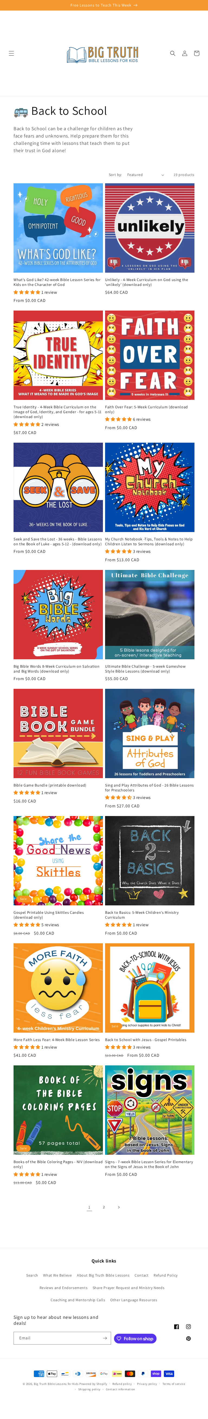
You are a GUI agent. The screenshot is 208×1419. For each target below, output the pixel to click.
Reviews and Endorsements (63, 1287)
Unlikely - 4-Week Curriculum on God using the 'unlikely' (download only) (146, 282)
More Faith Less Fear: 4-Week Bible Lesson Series (57, 1039)
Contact (141, 1275)
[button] (11, 53)
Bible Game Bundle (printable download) (50, 785)
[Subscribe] (105, 1338)
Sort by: (115, 174)
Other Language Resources (133, 1299)
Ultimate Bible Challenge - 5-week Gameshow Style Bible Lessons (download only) (145, 669)
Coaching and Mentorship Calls (78, 1299)
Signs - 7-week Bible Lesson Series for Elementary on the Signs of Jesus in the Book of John (149, 1164)
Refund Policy (166, 1275)
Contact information (120, 1389)
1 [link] (89, 1207)
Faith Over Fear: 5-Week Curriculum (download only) (146, 409)
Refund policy (122, 1384)
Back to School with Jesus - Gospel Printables (146, 1039)
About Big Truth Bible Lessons (103, 1275)
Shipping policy (89, 1389)
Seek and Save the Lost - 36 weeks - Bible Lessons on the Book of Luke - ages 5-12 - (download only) (58, 541)
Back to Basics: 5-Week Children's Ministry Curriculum (142, 915)
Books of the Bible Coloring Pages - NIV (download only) (58, 1164)
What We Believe (57, 1275)
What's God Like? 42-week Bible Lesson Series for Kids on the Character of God (57, 282)
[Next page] (119, 1207)
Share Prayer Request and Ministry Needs (128, 1287)
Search (32, 1275)
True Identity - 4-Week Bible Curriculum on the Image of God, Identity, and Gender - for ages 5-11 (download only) (58, 412)
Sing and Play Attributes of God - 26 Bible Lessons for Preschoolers (149, 787)
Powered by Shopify (93, 1384)
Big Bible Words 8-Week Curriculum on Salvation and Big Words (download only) (56, 669)
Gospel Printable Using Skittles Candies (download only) (49, 915)
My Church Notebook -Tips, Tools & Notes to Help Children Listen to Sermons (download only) (149, 541)
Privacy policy (147, 1384)
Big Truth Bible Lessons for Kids (56, 1384)
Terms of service (173, 1384)
